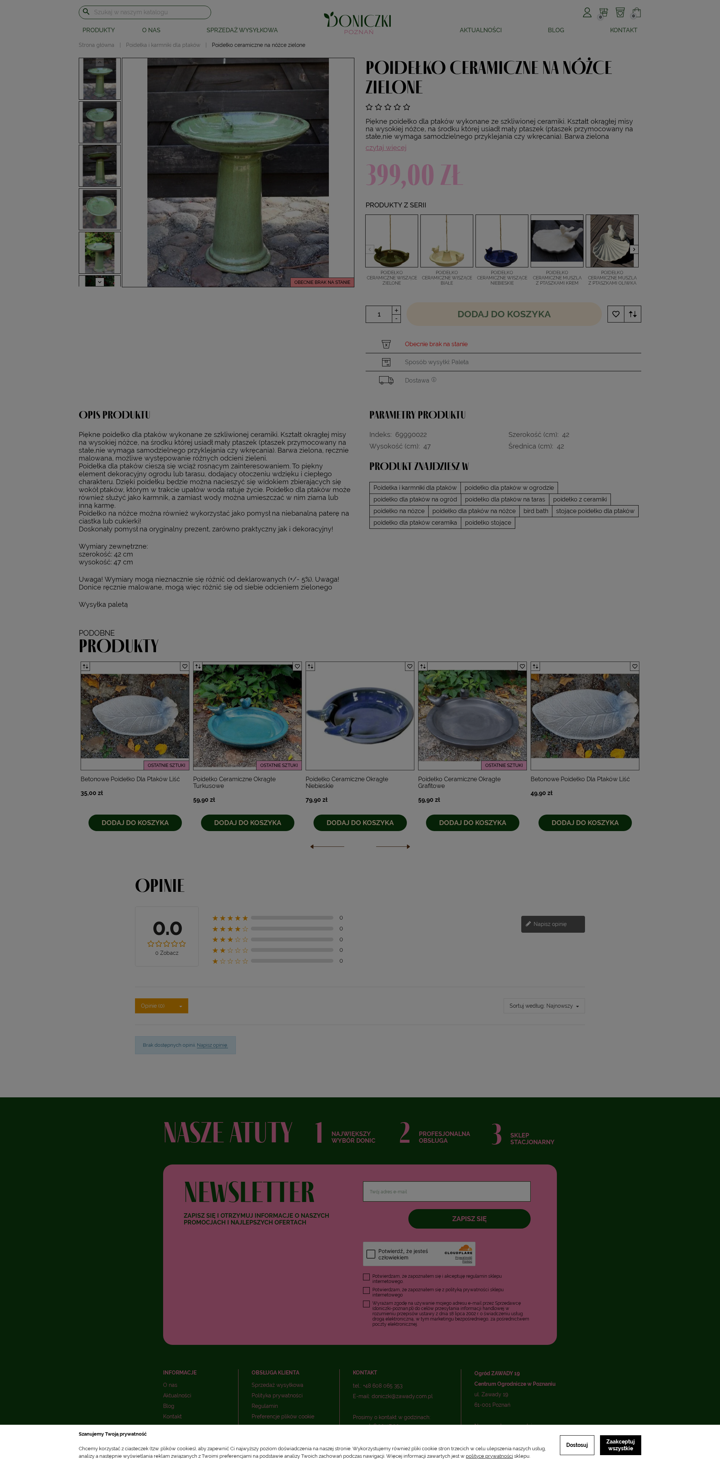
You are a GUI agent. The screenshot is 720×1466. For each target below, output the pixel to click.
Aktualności (481, 30)
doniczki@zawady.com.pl (402, 1396)
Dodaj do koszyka (504, 314)
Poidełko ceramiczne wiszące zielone (392, 278)
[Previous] (327, 848)
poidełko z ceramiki (580, 499)
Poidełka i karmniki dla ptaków (415, 487)
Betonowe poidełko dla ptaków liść (130, 779)
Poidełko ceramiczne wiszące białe (447, 278)
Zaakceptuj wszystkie (620, 1445)
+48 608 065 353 (382, 1386)
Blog (556, 30)
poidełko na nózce (399, 511)
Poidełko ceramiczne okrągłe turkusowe (234, 782)
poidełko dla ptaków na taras (505, 499)
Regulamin (265, 1406)
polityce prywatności (489, 1456)
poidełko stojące (488, 522)
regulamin (476, 1276)
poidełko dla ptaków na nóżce (474, 511)
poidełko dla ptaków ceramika (415, 522)
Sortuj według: (527, 1006)
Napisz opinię (549, 924)
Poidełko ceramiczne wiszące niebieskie (502, 278)
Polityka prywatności (277, 1395)
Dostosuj (577, 1445)
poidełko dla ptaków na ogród (415, 499)
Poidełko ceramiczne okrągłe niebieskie (347, 782)
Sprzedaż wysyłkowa (242, 30)
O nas (151, 30)
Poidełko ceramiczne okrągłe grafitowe (459, 782)
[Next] (393, 848)
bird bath (536, 511)
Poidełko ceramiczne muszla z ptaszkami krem (557, 278)
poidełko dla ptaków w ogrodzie (509, 487)
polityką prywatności (467, 1289)
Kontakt (624, 30)
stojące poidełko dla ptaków (595, 511)
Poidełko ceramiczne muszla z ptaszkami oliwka (612, 278)
